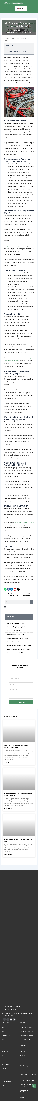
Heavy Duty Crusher (25, 1039)
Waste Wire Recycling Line (27, 1070)
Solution (22, 1051)
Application (5, 1051)
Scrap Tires (5, 1055)
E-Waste (4, 1068)
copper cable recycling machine (15, 246)
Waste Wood (5, 1072)
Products (22, 1022)
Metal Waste (5, 1060)
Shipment (4, 1039)
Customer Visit (6, 1044)
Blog (3, 1031)
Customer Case (6, 1035)
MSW (3, 1085)
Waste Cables (5, 1077)
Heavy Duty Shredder (26, 1027)
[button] (31, 46)
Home (5, 38)
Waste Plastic (5, 1064)
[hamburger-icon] (35, 3)
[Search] (31, 602)
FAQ (3, 1027)
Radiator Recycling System (27, 1080)
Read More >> (8, 762)
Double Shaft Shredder (26, 1031)
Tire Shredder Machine (26, 1035)
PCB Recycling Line (25, 1066)
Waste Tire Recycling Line (27, 1055)
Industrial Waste (6, 1081)
